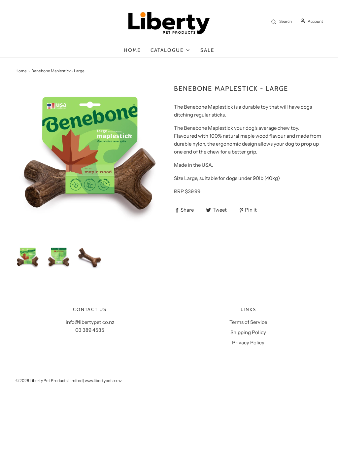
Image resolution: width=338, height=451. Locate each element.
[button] (28, 258)
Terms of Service (248, 322)
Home (132, 50)
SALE (207, 50)
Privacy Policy (248, 342)
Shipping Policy (248, 332)
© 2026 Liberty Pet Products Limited (49, 380)
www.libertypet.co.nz (103, 380)
